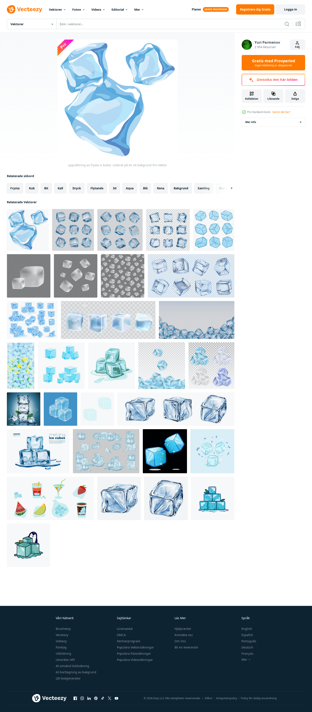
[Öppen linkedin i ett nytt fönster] (89, 698)
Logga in (290, 9)
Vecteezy (62, 635)
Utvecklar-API (65, 660)
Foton (76, 9)
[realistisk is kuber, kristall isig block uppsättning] (120, 230)
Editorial (118, 9)
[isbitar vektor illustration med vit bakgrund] (111, 365)
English (246, 629)
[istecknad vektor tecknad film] (28, 545)
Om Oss (180, 641)
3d (114, 188)
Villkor (209, 698)
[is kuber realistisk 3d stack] (60, 409)
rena (160, 188)
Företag (61, 647)
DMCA (121, 635)
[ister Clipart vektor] (212, 498)
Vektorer (55, 9)
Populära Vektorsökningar (135, 647)
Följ (297, 47)
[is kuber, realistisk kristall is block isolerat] (168, 230)
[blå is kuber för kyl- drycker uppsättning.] (50, 498)
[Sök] (286, 24)
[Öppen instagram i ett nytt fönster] (82, 698)
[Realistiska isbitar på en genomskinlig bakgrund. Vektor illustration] (161, 365)
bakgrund (181, 188)
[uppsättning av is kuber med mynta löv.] (23, 409)
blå (145, 188)
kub (32, 188)
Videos (96, 9)
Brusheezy (63, 629)
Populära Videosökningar (135, 660)
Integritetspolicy (226, 698)
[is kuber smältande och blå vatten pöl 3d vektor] (38, 451)
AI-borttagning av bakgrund (76, 672)
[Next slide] (228, 188)
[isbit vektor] (212, 451)
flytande (96, 188)
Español (247, 635)
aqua (130, 188)
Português (248, 641)
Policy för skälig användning (259, 698)
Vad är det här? (281, 112)
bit (46, 188)
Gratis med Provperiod (273, 62)
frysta (15, 188)
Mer (137, 9)
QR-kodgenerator (68, 678)
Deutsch (247, 647)
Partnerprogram (128, 641)
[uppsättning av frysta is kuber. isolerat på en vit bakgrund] (28, 230)
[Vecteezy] (24, 9)
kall (60, 188)
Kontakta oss (184, 635)
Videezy (61, 641)
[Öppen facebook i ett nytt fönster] (75, 698)
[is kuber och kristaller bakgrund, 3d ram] (196, 320)
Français (247, 653)
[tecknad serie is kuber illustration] (165, 451)
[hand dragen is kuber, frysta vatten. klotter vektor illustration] (97, 409)
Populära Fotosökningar (134, 653)
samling (204, 188)
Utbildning (63, 653)
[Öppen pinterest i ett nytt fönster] (96, 698)
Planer (196, 9)
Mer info (250, 122)
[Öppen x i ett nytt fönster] (109, 698)
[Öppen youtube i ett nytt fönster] (116, 698)
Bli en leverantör (186, 647)
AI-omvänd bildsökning (72, 666)
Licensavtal (125, 629)
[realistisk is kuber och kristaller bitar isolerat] (73, 230)
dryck (76, 188)
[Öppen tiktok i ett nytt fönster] (102, 698)
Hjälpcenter (183, 629)
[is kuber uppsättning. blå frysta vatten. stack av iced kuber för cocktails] (61, 365)
